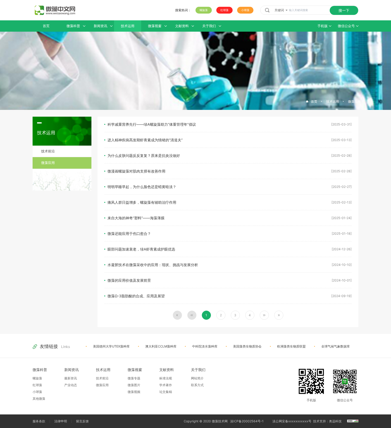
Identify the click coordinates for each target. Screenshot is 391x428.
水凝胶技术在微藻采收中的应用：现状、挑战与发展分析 (152, 264)
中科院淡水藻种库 (204, 346)
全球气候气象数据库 (335, 346)
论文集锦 (165, 392)
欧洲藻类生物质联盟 (291, 346)
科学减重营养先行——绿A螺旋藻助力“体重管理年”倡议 (151, 124)
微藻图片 (134, 385)
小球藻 (245, 10)
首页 (314, 101)
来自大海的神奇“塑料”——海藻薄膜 (136, 218)
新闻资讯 (71, 369)
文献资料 (166, 369)
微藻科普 (40, 369)
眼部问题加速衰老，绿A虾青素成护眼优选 (141, 249)
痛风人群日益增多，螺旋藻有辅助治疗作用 (141, 202)
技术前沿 (48, 151)
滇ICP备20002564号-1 (247, 421)
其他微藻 (39, 398)
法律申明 (60, 421)
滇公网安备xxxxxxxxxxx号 (291, 421)
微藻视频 (134, 392)
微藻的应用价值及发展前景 (129, 280)
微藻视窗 (135, 369)
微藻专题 (134, 378)
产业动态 (70, 385)
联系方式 (197, 385)
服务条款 (39, 421)
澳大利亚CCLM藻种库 (160, 346)
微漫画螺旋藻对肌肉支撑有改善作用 (136, 171)
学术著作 (165, 385)
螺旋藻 (204, 10)
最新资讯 (70, 378)
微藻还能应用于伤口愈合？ (129, 233)
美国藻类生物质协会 (247, 346)
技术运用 (332, 101)
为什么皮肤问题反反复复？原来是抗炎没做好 (143, 155)
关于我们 (198, 369)
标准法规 (165, 378)
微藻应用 (354, 101)
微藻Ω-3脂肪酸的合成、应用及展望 (136, 296)
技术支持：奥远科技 (327, 421)
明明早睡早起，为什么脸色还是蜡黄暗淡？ (141, 186)
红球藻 (224, 10)
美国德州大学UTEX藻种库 (111, 346)
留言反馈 (82, 421)
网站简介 (197, 378)
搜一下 (344, 10)
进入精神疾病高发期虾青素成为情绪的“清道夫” (145, 140)
